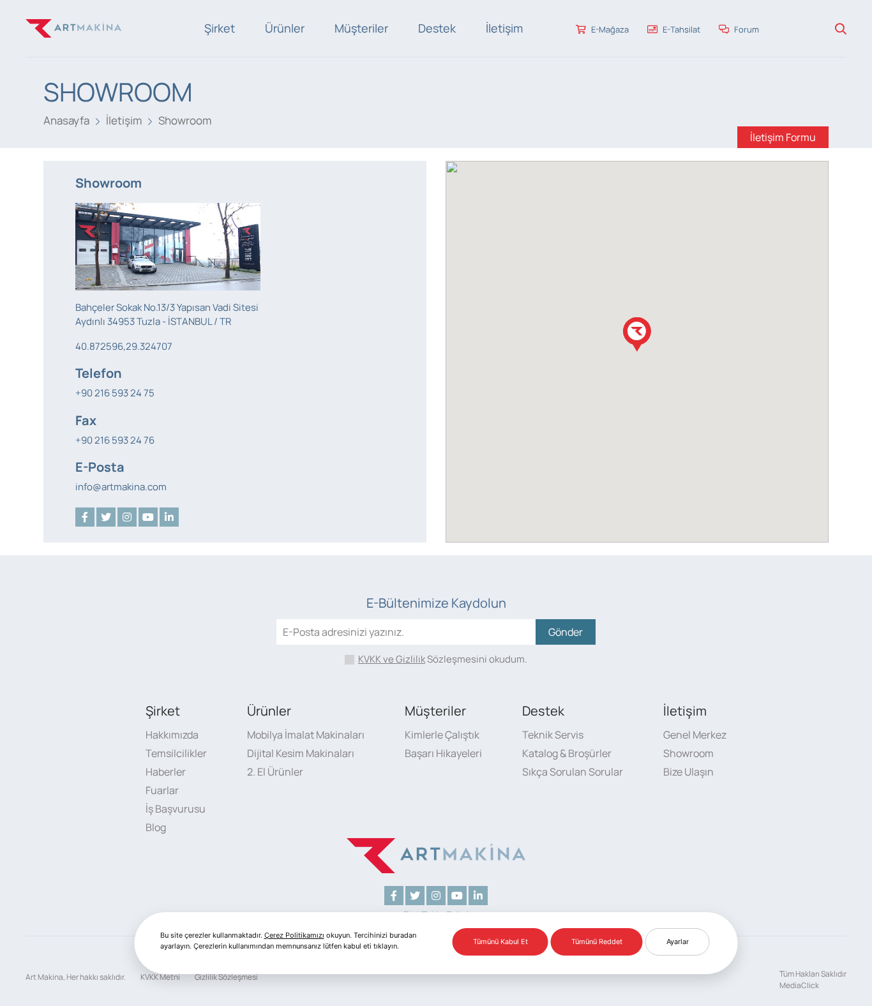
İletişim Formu (783, 137)
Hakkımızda (172, 735)
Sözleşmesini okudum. (442, 659)
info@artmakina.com (121, 486)
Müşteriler (361, 28)
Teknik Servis (552, 735)
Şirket (219, 28)
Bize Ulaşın (688, 772)
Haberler (166, 772)
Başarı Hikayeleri (443, 753)
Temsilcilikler (176, 753)
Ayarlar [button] (677, 941)
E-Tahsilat (680, 29)
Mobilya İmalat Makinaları (306, 735)
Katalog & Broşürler (567, 753)
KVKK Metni (160, 977)
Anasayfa (66, 120)
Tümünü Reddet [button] (596, 941)
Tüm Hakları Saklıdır (812, 973)
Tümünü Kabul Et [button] (500, 941)
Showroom (184, 120)
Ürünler (284, 28)
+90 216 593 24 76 (114, 440)
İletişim (504, 28)
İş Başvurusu (176, 809)
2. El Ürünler (275, 772)
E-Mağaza (609, 29)
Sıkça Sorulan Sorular (572, 772)
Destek (437, 28)
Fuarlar (162, 790)
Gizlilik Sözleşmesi (226, 977)
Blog (156, 827)
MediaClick (799, 985)
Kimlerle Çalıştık (442, 735)
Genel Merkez (694, 735)
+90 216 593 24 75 (114, 393)
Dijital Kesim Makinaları (300, 753)
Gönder (565, 632)
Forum (745, 29)
